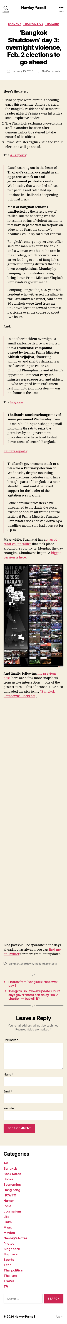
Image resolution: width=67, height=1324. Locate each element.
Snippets (11, 1254)
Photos (9, 1243)
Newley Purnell (33, 7)
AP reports (18, 155)
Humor (9, 1201)
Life (6, 1217)
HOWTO (10, 1195)
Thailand (52, 23)
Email (8, 1091)
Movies (9, 1233)
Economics (12, 1184)
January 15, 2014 (22, 71)
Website (9, 1108)
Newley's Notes (15, 1238)
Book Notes (12, 1174)
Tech (7, 1265)
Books (8, 1179)
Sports (9, 1259)
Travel (9, 1281)
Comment (11, 1040)
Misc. (8, 1227)
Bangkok (14, 23)
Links (8, 1222)
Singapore (12, 1249)
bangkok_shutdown (21, 963)
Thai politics (33, 23)
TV (6, 1286)
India (7, 1206)
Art (6, 1163)
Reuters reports (15, 451)
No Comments (51, 71)
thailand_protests (45, 963)
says (16, 402)
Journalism (12, 1211)
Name (8, 1074)
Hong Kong (12, 1190)
